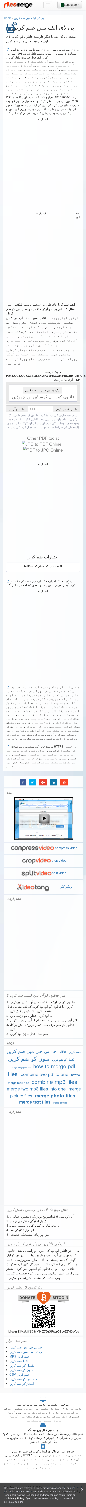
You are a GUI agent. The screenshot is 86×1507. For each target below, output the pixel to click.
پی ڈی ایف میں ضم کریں (29, 18)
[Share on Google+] (43, 782)
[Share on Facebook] (23, 782)
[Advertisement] (43, 164)
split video (59, 873)
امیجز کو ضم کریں (21, 1383)
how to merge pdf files (42, 1070)
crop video (59, 860)
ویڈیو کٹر (66, 886)
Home (8, 18)
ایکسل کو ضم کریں (63, 1059)
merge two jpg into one (21, 1067)
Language (71, 5)
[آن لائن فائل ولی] (18, 5)
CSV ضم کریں (19, 1374)
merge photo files (55, 1095)
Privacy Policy (16, 1498)
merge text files (35, 1102)
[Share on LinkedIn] (53, 782)
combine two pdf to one (44, 1074)
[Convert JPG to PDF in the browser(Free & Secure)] (42, 444)
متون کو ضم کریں (29, 1058)
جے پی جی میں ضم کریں (31, 1050)
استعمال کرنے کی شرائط (22, 427)
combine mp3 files (54, 1082)
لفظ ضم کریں (18, 1361)
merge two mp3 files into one (36, 1088)
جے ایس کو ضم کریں (23, 1379)
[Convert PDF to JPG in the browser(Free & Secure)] (43, 450)
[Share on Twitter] (32, 782)
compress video (66, 848)
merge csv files (60, 1102)
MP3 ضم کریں (70, 1051)
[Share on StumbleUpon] (64, 782)
